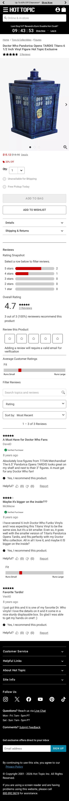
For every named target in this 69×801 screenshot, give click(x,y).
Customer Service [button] (15, 651)
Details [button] (24, 154)
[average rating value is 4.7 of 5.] (11, 54)
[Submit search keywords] (5, 17)
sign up (58, 748)
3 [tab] (39, 147)
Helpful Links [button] (12, 661)
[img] (5, 699)
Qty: (5, 169)
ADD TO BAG (34, 198)
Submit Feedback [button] (29, 727)
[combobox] (34, 18)
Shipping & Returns (17, 230)
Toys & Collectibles (21, 39)
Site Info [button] (9, 679)
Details (10, 222)
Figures (37, 39)
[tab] (34, 104)
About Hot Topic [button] (14, 670)
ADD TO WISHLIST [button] (34, 210)
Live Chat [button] (40, 710)
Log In (53, 31)
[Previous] (3, 2)
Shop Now (47, 2)
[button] (4, 10)
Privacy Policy (14, 766)
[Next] (65, 2)
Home (6, 39)
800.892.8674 (11, 793)
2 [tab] (35, 147)
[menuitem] (63, 9)
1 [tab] (30, 147)
